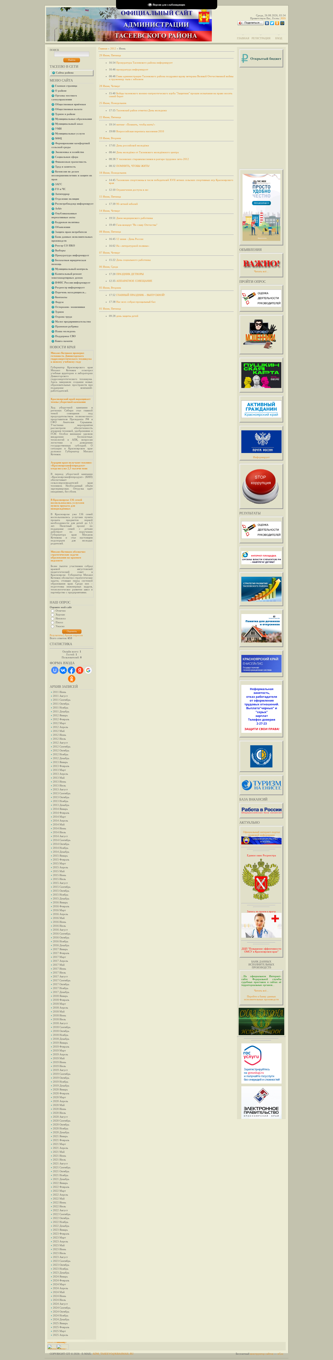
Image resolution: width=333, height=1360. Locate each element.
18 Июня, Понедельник (112, 172)
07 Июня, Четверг (109, 252)
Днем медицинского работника (134, 218)
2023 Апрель (60, 1241)
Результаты (56, 635)
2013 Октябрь (61, 797)
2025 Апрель (60, 1334)
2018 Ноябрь (60, 1034)
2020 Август (60, 1116)
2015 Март (59, 863)
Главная (243, 38)
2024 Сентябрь (61, 1307)
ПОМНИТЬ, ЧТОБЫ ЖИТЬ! (133, 165)
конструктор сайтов (261, 1353)
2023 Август (60, 1257)
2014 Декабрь (61, 851)
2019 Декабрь (61, 1085)
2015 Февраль (61, 859)
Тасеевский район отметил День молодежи (141, 110)
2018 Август (60, 1023)
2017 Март (59, 956)
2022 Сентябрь (61, 1214)
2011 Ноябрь (60, 707)
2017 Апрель (60, 960)
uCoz (280, 1353)
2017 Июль (59, 972)
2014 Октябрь (61, 843)
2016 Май (59, 917)
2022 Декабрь (61, 1225)
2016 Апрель (60, 914)
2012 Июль (59, 738)
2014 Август (60, 836)
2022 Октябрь (61, 1218)
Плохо (59, 622)
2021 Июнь (59, 1155)
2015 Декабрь (61, 898)
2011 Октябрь (61, 703)
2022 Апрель (60, 1194)
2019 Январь (60, 1042)
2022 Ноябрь (60, 1221)
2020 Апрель (60, 1101)
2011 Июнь (59, 691)
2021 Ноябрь (60, 1175)
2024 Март (59, 1284)
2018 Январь (60, 995)
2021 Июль (59, 1159)
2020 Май (59, 1105)
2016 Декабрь (61, 945)
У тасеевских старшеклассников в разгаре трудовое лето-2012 (152, 159)
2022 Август (60, 1210)
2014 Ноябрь (60, 847)
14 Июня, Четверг (109, 210)
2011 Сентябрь (61, 699)
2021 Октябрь (61, 1171)
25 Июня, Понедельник (112, 103)
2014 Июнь (59, 828)
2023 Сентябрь (61, 1260)
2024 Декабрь (61, 1319)
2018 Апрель (60, 1007)
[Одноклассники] (277, 23)
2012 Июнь (59, 734)
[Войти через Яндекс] (79, 670)
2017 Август (60, 976)
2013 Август (60, 789)
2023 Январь (60, 1229)
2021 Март (59, 1144)
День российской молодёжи (132, 145)
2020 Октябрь (61, 1124)
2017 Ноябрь (60, 988)
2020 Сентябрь (61, 1120)
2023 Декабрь (61, 1272)
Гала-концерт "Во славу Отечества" (136, 224)
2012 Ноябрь (60, 754)
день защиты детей (127, 315)
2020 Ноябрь (60, 1128)
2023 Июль (59, 1253)
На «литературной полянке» (132, 245)
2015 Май (59, 871)
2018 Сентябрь (61, 1027)
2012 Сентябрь (61, 746)
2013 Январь (60, 762)
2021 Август (60, 1163)
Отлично (61, 610)
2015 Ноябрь (60, 894)
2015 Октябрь (61, 890)
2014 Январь (60, 808)
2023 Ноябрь (60, 1268)
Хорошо (60, 614)
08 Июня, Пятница (110, 231)
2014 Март (59, 816)
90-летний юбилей (127, 203)
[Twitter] (272, 23)
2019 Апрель (60, 1054)
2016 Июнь (59, 921)
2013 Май (59, 777)
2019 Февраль (61, 1046)
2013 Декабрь (61, 804)
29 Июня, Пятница (110, 55)
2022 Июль (59, 1206)
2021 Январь (60, 1136)
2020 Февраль (61, 1093)
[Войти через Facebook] (71, 670)
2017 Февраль (61, 953)
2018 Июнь (59, 1015)
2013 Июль (59, 785)
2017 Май (59, 964)
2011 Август (60, 695)
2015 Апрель (60, 867)
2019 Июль (59, 1066)
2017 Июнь (59, 968)
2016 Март (59, 910)
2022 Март (59, 1190)
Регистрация (261, 38)
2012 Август (60, 742)
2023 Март (59, 1237)
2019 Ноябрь (60, 1081)
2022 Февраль (61, 1186)
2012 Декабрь (61, 758)
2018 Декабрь (61, 1038)
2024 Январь (60, 1276)
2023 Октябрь (61, 1264)
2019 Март (59, 1050)
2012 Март (59, 723)
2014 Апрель (60, 820)
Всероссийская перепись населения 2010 (140, 131)
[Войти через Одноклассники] (71, 678)
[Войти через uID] (55, 670)
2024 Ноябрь (60, 1315)
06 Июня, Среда (108, 266)
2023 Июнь (59, 1249)
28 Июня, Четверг (109, 86)
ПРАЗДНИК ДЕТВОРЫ (130, 274)
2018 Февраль (61, 999)
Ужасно (60, 626)
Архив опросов (74, 635)
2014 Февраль (61, 812)
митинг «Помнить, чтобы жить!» (135, 124)
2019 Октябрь (61, 1077)
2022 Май (59, 1198)
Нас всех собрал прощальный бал (135, 301)
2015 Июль (59, 879)
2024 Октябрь (61, 1311)
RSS (283, 18)
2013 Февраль (61, 766)
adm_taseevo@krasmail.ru (113, 1353)
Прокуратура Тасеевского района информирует (144, 62)
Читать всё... (261, 990)
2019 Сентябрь (61, 1073)
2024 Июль (59, 1299)
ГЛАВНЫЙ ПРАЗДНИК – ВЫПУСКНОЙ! (140, 294)
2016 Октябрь (61, 937)
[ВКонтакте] (267, 23)
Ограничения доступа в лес (132, 189)
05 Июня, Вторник (110, 287)
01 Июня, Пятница (110, 308)
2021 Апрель (60, 1147)
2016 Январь (60, 902)
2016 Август (60, 929)
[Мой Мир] (282, 23)
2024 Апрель (60, 1288)
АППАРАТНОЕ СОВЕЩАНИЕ (134, 280)
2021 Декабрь (61, 1179)
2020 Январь (60, 1089)
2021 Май (59, 1151)
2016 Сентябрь (61, 933)
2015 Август (60, 882)
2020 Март (59, 1097)
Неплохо (61, 618)
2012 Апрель (60, 727)
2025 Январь (60, 1323)
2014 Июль (59, 832)
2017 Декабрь (61, 992)
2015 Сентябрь (61, 886)
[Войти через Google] (88, 670)
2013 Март (59, 769)
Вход (278, 38)
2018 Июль (59, 1019)
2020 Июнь (59, 1108)
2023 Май (59, 1245)
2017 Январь (60, 949)
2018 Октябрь (61, 1030)
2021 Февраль (61, 1140)
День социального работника (133, 259)
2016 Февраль (61, 906)
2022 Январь (60, 1182)
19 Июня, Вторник (110, 138)
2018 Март (59, 1003)
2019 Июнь (59, 1062)
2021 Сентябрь (61, 1167)
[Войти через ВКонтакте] (63, 670)
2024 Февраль (61, 1280)
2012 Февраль (61, 719)
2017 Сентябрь (61, 980)
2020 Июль (59, 1112)
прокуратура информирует (132, 69)
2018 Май (59, 1011)
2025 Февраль (61, 1327)
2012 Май (59, 730)
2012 (113, 48)
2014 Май (59, 824)
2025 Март (59, 1331)
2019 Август (60, 1069)
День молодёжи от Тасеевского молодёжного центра (147, 152)
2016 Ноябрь (60, 941)
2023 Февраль (61, 1233)
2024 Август (60, 1303)
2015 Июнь (59, 875)
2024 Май (59, 1292)
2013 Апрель (60, 773)
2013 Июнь (59, 781)
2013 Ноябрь (60, 801)
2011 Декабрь (61, 711)
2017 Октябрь (61, 984)
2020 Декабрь (61, 1132)
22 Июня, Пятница (110, 117)
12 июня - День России (129, 238)
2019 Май (59, 1058)
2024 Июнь (59, 1295)
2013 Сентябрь (61, 793)
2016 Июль (59, 925)
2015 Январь (60, 855)
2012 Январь (60, 715)
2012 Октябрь (61, 750)
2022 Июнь (59, 1202)
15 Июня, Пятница (110, 196)
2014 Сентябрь (61, 840)
